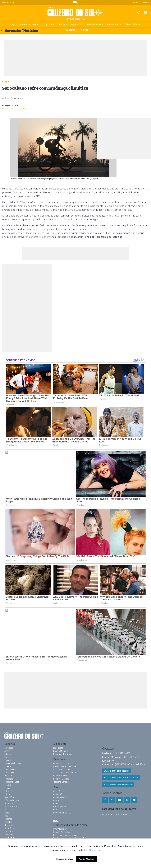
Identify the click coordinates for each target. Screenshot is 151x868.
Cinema (7, 766)
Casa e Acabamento (13, 763)
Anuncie (135, 2)
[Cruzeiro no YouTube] (119, 800)
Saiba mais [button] (95, 850)
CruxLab (56, 800)
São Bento (9, 834)
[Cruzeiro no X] (127, 800)
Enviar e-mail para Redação (116, 771)
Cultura (61, 24)
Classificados (131, 24)
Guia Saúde (9, 797)
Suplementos (112, 24)
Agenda (7, 751)
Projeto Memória (60, 751)
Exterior (7, 794)
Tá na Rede (9, 837)
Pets (6, 816)
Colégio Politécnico (61, 832)
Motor (7, 813)
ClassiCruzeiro (59, 791)
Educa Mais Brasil (12, 782)
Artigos (7, 754)
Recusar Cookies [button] (64, 859)
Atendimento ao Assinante (64, 766)
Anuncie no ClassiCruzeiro (64, 772)
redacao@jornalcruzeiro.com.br (15, 108)
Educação (8, 779)
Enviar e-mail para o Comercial (118, 784)
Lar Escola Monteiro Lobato (65, 835)
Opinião (48, 24)
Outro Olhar (9, 828)
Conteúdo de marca (94, 24)
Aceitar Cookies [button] (87, 859)
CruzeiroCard (59, 794)
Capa (13, 24)
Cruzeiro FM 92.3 (60, 797)
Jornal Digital (69, 30)
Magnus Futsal (10, 806)
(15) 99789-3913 (122, 753)
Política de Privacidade (63, 754)
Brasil (6, 757)
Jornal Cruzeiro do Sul (75, 12)
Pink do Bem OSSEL (62, 813)
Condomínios (10, 769)
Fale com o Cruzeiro (62, 763)
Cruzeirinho (9, 772)
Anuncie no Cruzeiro (62, 769)
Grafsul (56, 803)
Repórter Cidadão (61, 779)
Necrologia (9, 825)
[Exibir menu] (145, 12)
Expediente (58, 748)
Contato (145, 2)
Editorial (8, 791)
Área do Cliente (9, 2)
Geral (35, 24)
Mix (5, 809)
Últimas (84, 30)
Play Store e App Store (114, 814)
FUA (55, 821)
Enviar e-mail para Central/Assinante (121, 777)
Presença (8, 831)
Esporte (75, 24)
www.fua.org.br (60, 829)
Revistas (8, 822)
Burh (55, 809)
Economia (8, 788)
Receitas (8, 819)
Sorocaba (22, 24)
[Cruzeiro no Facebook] (105, 800)
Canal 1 (7, 760)
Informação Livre (11, 800)
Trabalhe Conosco (61, 782)
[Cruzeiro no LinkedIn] (134, 800)
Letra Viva (8, 803)
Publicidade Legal (61, 776)
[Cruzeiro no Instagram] (112, 800)
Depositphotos (59, 806)
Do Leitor (8, 776)
